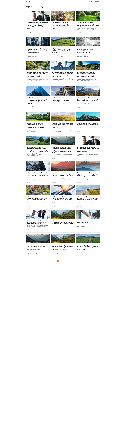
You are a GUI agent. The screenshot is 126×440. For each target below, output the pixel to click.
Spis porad (91, 1)
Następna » (66, 261)
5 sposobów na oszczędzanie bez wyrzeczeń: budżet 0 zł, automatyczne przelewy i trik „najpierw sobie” (36, 222)
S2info (28, 1)
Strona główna (97, 1)
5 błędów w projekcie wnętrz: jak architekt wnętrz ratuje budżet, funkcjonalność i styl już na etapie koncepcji (87, 125)
